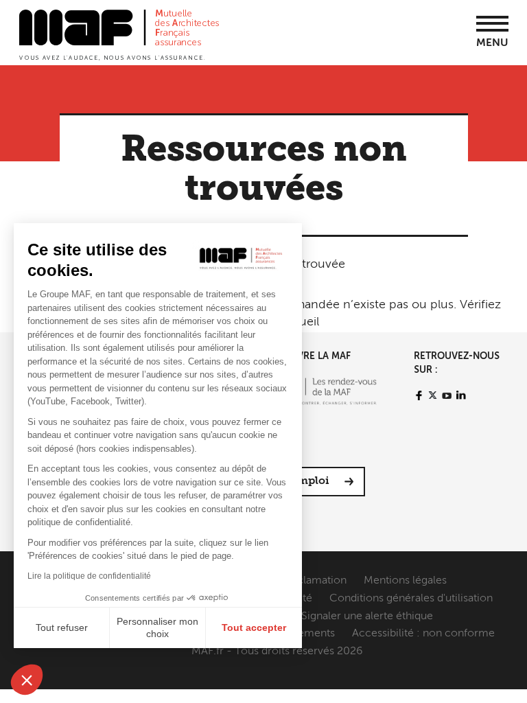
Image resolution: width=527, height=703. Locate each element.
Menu (492, 43)
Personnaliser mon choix (157, 627)
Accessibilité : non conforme (423, 633)
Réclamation (315, 580)
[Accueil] (119, 33)
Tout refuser (62, 627)
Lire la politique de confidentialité (89, 576)
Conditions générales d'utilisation (411, 598)
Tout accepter (254, 627)
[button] (26, 679)
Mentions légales (405, 580)
